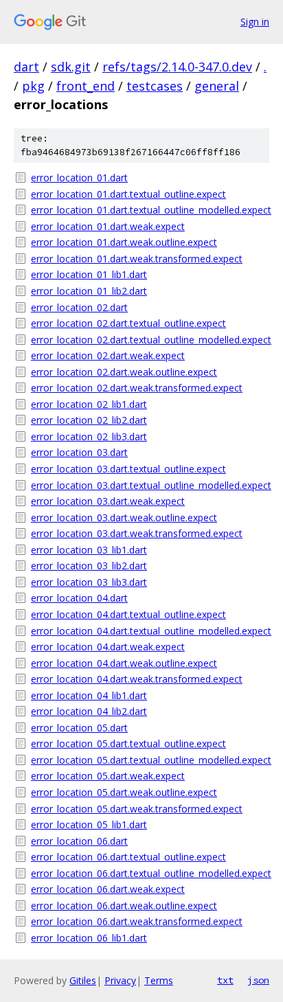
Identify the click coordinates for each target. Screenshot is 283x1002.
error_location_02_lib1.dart (89, 404)
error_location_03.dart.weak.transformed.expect (136, 533)
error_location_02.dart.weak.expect (108, 355)
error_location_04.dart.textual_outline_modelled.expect (150, 630)
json (258, 980)
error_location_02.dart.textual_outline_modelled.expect (150, 339)
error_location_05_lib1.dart (89, 824)
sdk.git (71, 66)
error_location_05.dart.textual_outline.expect (128, 743)
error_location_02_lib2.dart (89, 419)
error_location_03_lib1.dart (89, 549)
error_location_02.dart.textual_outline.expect (128, 323)
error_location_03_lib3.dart (89, 582)
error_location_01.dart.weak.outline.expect (124, 242)
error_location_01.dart (79, 177)
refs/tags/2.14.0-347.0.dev (177, 66)
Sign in (254, 21)
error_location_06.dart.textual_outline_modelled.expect (150, 873)
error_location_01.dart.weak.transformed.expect (136, 258)
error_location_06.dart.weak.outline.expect (124, 905)
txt (225, 980)
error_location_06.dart (79, 840)
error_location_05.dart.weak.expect (108, 775)
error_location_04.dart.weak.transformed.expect (136, 678)
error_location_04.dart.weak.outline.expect (124, 663)
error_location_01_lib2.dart (89, 290)
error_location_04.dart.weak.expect (108, 646)
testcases (154, 86)
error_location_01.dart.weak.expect (108, 226)
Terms (158, 980)
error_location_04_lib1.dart (89, 695)
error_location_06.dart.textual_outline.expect (128, 856)
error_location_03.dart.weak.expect (108, 501)
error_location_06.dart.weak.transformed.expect (136, 921)
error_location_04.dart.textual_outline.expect (128, 614)
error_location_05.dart (79, 727)
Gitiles (82, 980)
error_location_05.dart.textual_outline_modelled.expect (150, 759)
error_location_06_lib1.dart (89, 937)
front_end (85, 86)
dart (26, 66)
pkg (33, 86)
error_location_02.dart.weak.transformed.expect (136, 387)
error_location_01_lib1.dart (89, 274)
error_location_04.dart (79, 597)
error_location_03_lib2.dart (89, 565)
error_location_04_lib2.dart (89, 711)
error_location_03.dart (79, 452)
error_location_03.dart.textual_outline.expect (128, 468)
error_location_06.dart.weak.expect (108, 889)
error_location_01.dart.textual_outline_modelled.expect (150, 209)
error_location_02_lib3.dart (89, 436)
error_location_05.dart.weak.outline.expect (124, 792)
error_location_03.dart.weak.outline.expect (124, 517)
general (216, 86)
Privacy (120, 980)
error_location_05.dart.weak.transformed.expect (136, 808)
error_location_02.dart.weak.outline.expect (124, 371)
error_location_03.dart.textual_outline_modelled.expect (150, 485)
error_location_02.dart (79, 307)
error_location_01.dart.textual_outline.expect (128, 194)
